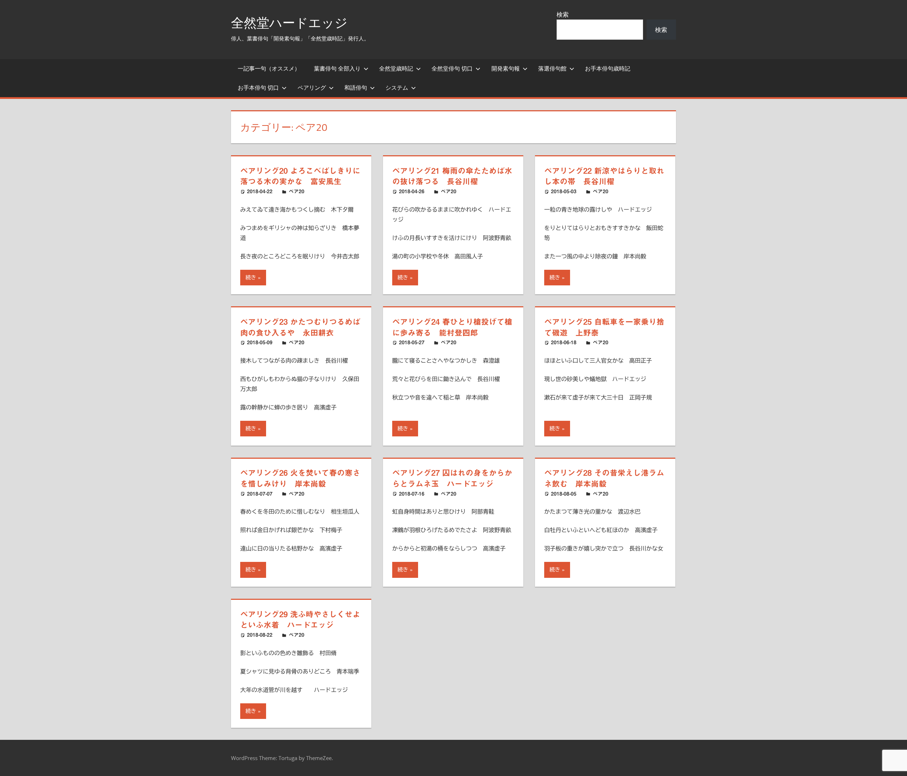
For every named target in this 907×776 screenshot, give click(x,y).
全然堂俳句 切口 (452, 68)
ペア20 (296, 191)
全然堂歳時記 (396, 68)
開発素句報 (505, 68)
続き (251, 277)
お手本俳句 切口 (258, 87)
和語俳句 (355, 87)
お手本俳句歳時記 (607, 68)
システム (396, 87)
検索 (563, 14)
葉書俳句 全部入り (337, 68)
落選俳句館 (552, 68)
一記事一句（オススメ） (269, 68)
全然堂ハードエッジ (289, 22)
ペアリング (312, 87)
